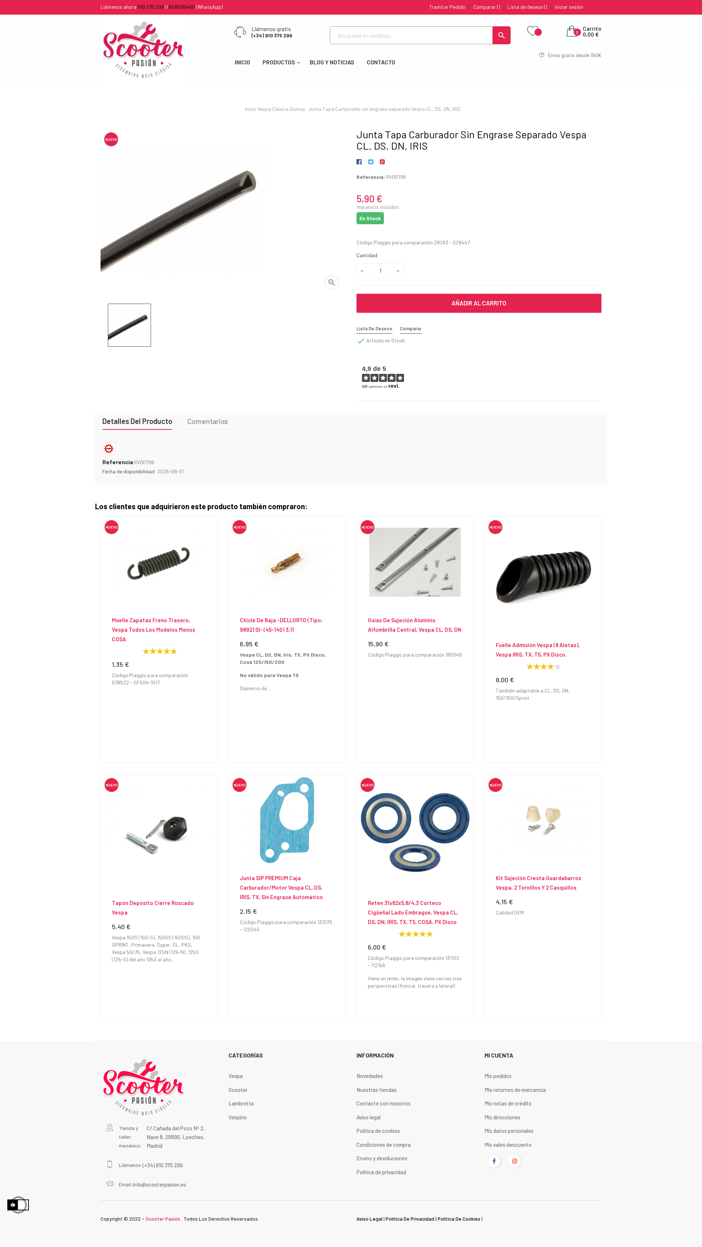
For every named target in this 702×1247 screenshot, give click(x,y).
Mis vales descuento (508, 1144)
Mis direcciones (502, 1117)
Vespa (236, 1076)
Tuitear (370, 162)
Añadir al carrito (479, 303)
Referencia (117, 462)
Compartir (360, 162)
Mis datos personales (508, 1130)
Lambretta (241, 1103)
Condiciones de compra (383, 1144)
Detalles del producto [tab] (137, 421)
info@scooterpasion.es (159, 1184)
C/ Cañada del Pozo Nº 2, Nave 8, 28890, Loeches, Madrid (176, 1137)
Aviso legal (368, 1117)
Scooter (238, 1089)
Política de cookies (378, 1130)
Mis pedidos (498, 1076)
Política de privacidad (381, 1172)
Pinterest (382, 162)
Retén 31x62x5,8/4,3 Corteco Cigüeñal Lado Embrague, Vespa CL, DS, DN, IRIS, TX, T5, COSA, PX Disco (413, 912)
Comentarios (207, 421)
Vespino (238, 1117)
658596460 (182, 7)
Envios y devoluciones (381, 1158)
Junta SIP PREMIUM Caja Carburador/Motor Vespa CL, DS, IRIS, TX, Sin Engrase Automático (281, 887)
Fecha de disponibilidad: (129, 471)
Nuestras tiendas (376, 1089)
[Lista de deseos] (532, 31)
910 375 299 (150, 7)
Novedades (369, 1076)
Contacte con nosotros (383, 1103)
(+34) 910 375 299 (272, 35)
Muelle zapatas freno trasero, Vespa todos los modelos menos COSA (153, 629)
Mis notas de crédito (508, 1103)
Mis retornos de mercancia (515, 1089)
